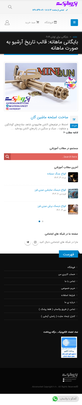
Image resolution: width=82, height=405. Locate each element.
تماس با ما (70, 281)
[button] (42, 221)
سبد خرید (30, 22)
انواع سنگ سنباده (56, 174)
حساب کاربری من (67, 274)
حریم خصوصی (68, 288)
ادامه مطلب (71, 133)
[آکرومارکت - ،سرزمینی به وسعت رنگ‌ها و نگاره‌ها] (67, 4)
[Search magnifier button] (7, 156)
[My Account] (7, 22)
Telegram (28, 242)
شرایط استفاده (68, 295)
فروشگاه (49, 22)
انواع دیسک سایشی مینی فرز (50, 190)
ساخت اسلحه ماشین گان (49, 117)
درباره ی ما (69, 302)
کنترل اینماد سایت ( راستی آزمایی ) (58, 316)
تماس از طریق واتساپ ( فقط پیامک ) (57, 309)
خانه (75, 37)
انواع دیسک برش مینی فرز (52, 206)
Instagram (35, 242)
